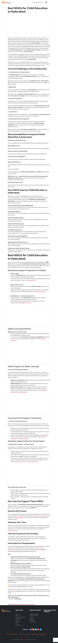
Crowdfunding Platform (23, 438)
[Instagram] (33, 629)
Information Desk (34, 615)
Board (17, 620)
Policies (32, 618)
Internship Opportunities (32, 461)
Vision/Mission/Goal (21, 617)
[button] (46, 2)
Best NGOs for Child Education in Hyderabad (23, 604)
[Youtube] (38, 629)
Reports (32, 617)
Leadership (18, 618)
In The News (33, 622)
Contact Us (18, 625)
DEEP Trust (23, 639)
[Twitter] (36, 629)
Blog (17, 623)
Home (17, 614)
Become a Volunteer (20, 461)
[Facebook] (31, 629)
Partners (18, 622)
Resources (32, 620)
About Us (18, 615)
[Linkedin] (41, 629)
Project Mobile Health (21, 392)
